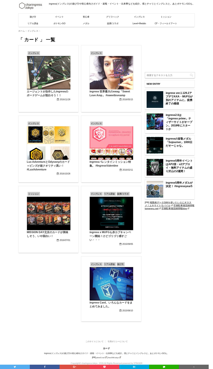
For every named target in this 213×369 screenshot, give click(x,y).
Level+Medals (139, 23)
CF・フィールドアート (166, 23)
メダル (86, 23)
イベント (59, 17)
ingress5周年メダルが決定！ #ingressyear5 (179, 184)
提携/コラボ (112, 23)
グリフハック (112, 17)
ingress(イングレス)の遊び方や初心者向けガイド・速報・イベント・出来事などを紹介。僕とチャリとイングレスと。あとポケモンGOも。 (106, 353)
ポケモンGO (59, 23)
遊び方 (33, 17)
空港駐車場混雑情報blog (174, 208)
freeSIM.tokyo (113, 357)
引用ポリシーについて (118, 341)
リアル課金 (32, 23)
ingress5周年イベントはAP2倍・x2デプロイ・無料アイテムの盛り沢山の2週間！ (179, 166)
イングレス (139, 17)
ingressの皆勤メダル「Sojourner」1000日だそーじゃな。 (179, 142)
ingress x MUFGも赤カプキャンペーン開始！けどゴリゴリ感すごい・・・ (110, 236)
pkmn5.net (100, 357)
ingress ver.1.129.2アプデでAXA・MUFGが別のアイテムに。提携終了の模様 (179, 98)
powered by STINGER (132, 363)
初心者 (86, 17)
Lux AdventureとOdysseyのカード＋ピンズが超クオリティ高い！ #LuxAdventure (48, 165)
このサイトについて (95, 341)
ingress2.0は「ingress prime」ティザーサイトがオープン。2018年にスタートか (179, 122)
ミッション (166, 17)
